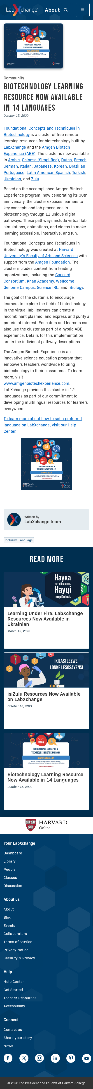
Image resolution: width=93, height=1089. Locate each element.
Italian (26, 166)
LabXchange (15, 147)
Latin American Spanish (48, 172)
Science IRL (47, 287)
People (10, 869)
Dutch (66, 159)
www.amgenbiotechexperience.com (36, 383)
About (9, 909)
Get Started (13, 990)
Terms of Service (18, 942)
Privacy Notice (16, 950)
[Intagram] (39, 1058)
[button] (68, 10)
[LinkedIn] (55, 1058)
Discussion (13, 886)
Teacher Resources (20, 998)
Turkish (78, 172)
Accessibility (14, 1006)
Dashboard (13, 853)
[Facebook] (8, 1058)
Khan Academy (40, 281)
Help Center (14, 982)
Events (9, 925)
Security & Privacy (19, 958)
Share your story (18, 1038)
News (8, 1046)
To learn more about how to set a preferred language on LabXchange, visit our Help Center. (43, 425)
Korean (60, 166)
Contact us (13, 1029)
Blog (7, 917)
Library (10, 861)
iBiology (75, 287)
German (11, 166)
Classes (10, 877)
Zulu (35, 178)
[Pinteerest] (70, 1058)
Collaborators (15, 934)
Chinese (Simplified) (40, 159)
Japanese (43, 166)
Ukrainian (12, 178)
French (80, 159)
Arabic (14, 159)
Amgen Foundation (52, 262)
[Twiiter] (23, 1058)
